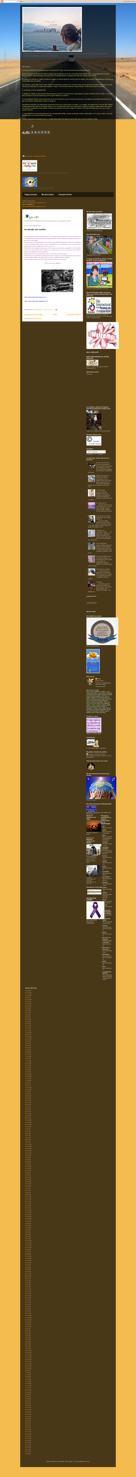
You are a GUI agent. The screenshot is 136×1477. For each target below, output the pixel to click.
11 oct (27, 1030)
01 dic (27, 1111)
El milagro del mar (101, 503)
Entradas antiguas (74, 314)
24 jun (27, 1135)
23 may (27, 993)
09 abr (27, 1254)
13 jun (27, 1339)
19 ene (27, 1273)
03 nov (27, 1298)
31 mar (27, 1381)
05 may (27, 1368)
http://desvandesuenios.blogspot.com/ (36, 301)
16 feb (27, 1175)
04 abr (27, 1162)
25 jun (27, 1234)
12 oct (27, 1028)
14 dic (27, 1058)
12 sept (27, 1320)
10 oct (27, 1309)
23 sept (27, 1074)
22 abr (27, 1252)
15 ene (27, 1006)
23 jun (27, 1335)
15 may (27, 1247)
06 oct (27, 1118)
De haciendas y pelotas (103, 569)
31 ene (27, 1405)
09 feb (27, 1401)
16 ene (27, 1414)
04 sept (27, 1219)
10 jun (27, 1342)
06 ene (27, 1104)
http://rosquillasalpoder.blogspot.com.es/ (33, 206)
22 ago (27, 1324)
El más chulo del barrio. (103, 462)
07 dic (27, 1284)
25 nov (27, 1025)
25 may (27, 1240)
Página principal (31, 194)
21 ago (27, 1078)
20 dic (27, 1008)
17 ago (27, 1080)
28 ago (27, 1322)
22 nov (27, 1434)
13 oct (27, 1072)
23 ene (27, 1054)
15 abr (27, 1157)
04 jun (27, 1142)
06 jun (27, 1140)
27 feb (27, 1265)
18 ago (27, 1223)
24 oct (27, 1302)
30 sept (27, 1315)
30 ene (27, 1271)
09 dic (27, 1109)
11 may (27, 1363)
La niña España (100, 490)
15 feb (27, 1399)
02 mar (27, 1003)
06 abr (27, 1045)
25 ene (27, 1409)
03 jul (26, 1232)
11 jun (27, 1085)
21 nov (27, 1197)
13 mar (27, 1258)
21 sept (27, 1032)
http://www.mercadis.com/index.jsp (107, 957)
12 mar (27, 1168)
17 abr (27, 1374)
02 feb (27, 1052)
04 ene (27, 1186)
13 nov (27, 1065)
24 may (27, 1039)
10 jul (26, 997)
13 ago (27, 1227)
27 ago (27, 1221)
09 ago (27, 1034)
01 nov (27, 1442)
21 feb (27, 1396)
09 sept (27, 1076)
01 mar (27, 1392)
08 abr (27, 1043)
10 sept (27, 1216)
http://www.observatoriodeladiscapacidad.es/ (107, 838)
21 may (27, 1146)
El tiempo (89, 374)
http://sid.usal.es (107, 828)
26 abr (27, 1155)
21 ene (27, 1019)
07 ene (27, 1056)
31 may (27, 1144)
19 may (27, 1357)
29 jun (27, 1133)
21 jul (26, 1014)
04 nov (27, 1113)
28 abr (27, 1370)
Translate (100, 454)
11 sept (27, 1122)
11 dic (27, 1190)
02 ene (27, 1418)
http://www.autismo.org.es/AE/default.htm (107, 852)
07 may (27, 999)
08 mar (27, 1047)
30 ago (27, 990)
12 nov (27, 1436)
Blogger (87, 1461)
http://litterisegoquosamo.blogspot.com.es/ (34, 202)
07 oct (27, 1311)
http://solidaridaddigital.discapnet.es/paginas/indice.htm (107, 977)
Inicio (55, 314)
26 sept (27, 1317)
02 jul (26, 1131)
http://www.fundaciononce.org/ (107, 922)
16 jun (27, 1137)
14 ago (27, 1326)
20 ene (27, 1102)
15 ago (27, 1225)
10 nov (27, 1438)
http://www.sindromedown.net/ (107, 902)
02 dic (27, 1287)
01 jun (27, 1348)
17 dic (27, 1280)
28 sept (27, 995)
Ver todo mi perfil (100, 686)
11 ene (27, 1021)
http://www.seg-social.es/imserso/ (107, 928)
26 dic (27, 1423)
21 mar (27, 1256)
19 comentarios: (48, 309)
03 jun (27, 1346)
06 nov (27, 1201)
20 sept (27, 1120)
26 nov (27, 1194)
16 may (27, 1245)
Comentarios (92, 893)
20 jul (26, 1017)
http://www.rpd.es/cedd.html (107, 832)
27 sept (27, 1210)
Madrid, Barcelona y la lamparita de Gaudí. (102, 476)
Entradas (91, 890)
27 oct (27, 1067)
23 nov (27, 1063)
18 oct (27, 1069)
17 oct (27, 1304)
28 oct (27, 1447)
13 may (27, 1361)
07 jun (27, 1238)
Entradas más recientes (33, 314)
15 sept (27, 1214)
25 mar (27, 1383)
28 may (27, 1036)
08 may (27, 1150)
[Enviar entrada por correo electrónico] (55, 309)
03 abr (27, 1001)
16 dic (27, 1023)
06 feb (27, 1098)
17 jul (26, 1129)
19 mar (27, 1096)
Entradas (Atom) (37, 318)
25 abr (27, 1041)
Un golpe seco (100, 530)
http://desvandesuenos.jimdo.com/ (35, 297)
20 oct (27, 1205)
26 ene (27, 1179)
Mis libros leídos (48, 194)
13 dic (27, 1188)
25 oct (27, 1451)
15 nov (27, 1291)
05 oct (27, 1208)
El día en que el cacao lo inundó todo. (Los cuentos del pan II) (103, 517)
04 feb (27, 1177)
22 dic (27, 1278)
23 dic (27, 1107)
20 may (27, 1243)
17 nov (27, 1199)
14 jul (26, 1230)
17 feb (27, 1050)
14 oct (27, 1115)
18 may (27, 1148)
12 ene (27, 1183)
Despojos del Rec (65, 194)
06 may (27, 1153)
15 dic (27, 1427)
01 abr (27, 1093)
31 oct (27, 1300)
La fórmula (99, 582)
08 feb (27, 1269)
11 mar (27, 1260)
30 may (27, 1087)
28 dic (27, 1420)
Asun (99, 678)
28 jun (27, 1333)
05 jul (26, 1328)
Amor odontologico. (101, 543)
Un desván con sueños (35, 229)
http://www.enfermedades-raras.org (107, 896)
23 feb (27, 1394)
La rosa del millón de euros (104, 556)
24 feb (27, 1172)
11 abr (27, 1091)
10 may (27, 1089)
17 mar (27, 1385)
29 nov (27, 1010)
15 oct (27, 1012)
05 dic (27, 1192)
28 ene (27, 1407)
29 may (27, 1350)
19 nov (27, 1289)
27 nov (27, 1061)
